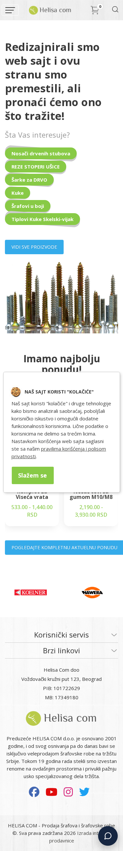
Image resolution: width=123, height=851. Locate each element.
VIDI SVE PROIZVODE (34, 247)
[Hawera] (92, 592)
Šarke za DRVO (29, 179)
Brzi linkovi (61, 650)
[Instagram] (68, 792)
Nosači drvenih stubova (40, 153)
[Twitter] (84, 792)
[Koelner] (30, 592)
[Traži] (115, 11)
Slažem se (32, 475)
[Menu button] (10, 10)
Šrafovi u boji (27, 206)
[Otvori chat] (108, 836)
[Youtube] (51, 792)
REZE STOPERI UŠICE (35, 166)
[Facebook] (34, 792)
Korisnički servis (61, 634)
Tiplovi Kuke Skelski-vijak (42, 219)
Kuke (17, 193)
